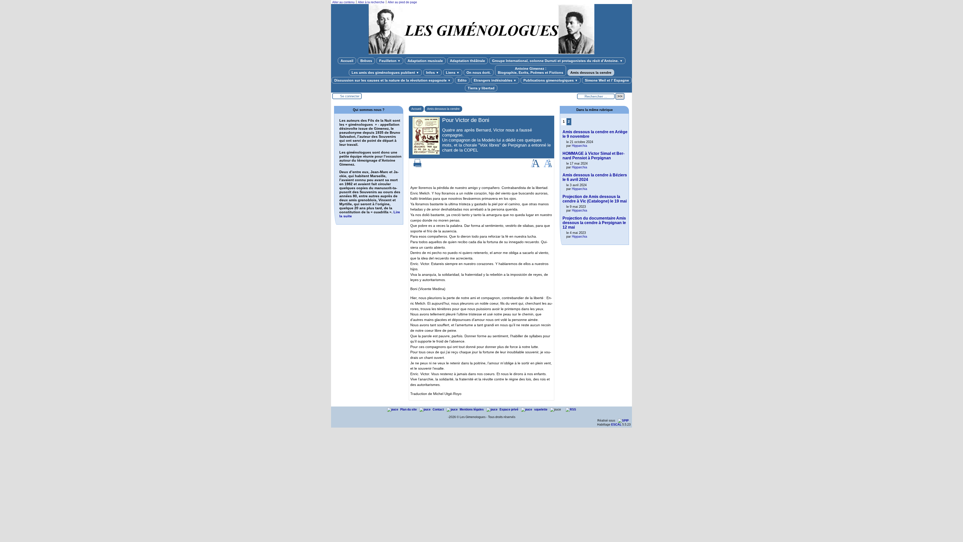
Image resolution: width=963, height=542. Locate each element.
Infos (432, 73)
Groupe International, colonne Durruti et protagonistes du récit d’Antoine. (557, 61)
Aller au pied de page (402, 2)
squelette (541, 409)
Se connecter (349, 96)
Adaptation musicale (425, 61)
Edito (462, 80)
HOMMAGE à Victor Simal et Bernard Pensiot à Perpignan (593, 155)
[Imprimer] (418, 166)
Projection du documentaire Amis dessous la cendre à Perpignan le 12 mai (594, 222)
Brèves (366, 61)
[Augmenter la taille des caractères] (535, 166)
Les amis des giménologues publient (385, 73)
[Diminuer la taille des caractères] (548, 166)
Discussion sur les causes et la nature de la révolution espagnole (392, 80)
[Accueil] (481, 53)
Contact (439, 409)
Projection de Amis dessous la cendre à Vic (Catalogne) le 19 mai (595, 198)
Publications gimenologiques (550, 80)
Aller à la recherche (371, 2)
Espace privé (509, 409)
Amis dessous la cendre (590, 73)
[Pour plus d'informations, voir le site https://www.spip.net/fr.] (623, 420)
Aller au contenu (343, 2)
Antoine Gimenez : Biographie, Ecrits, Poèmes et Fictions (530, 70)
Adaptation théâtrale (467, 61)
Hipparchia (579, 146)
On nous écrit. (478, 73)
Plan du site (409, 409)
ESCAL (616, 424)
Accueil (347, 61)
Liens (452, 73)
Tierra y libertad (481, 88)
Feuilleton (389, 61)
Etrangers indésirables (495, 80)
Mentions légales (472, 409)
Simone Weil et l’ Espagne (607, 80)
